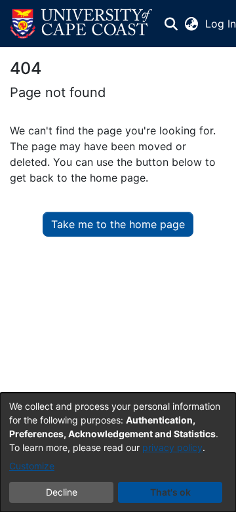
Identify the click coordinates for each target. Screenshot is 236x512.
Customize (31, 465)
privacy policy (172, 447)
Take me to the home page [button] (118, 224)
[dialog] (118, 452)
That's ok (170, 492)
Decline (61, 492)
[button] (81, 23)
